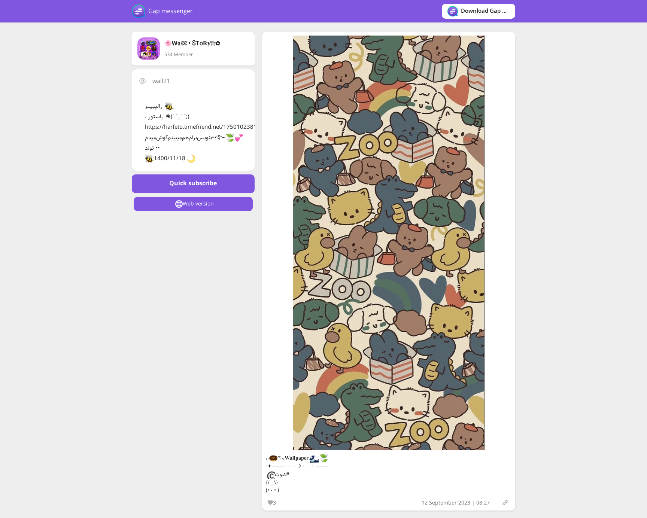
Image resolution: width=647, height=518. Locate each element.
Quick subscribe (193, 183)
